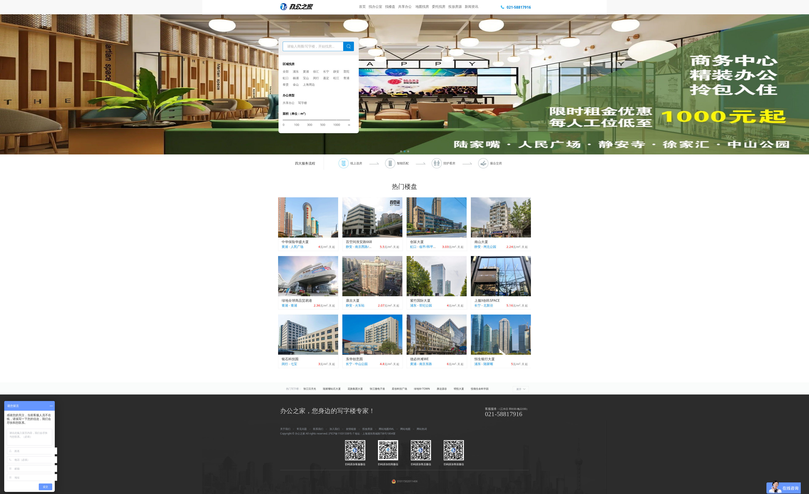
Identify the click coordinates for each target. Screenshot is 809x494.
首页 (362, 6)
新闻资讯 (471, 6)
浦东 (296, 71)
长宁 (326, 71)
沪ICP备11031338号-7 (341, 433)
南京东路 (425, 364)
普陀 (346, 71)
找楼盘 (390, 6)
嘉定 (326, 78)
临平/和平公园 (429, 246)
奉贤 (286, 84)
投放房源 (455, 6)
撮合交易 (496, 163)
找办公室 (375, 6)
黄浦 (306, 71)
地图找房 (422, 6)
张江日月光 (309, 388)
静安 (336, 71)
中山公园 (361, 364)
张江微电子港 (377, 388)
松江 (336, 78)
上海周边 (309, 84)
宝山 (306, 78)
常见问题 (302, 429)
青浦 (346, 78)
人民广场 (297, 246)
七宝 (294, 364)
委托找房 (438, 6)
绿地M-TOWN (422, 388)
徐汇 (316, 71)
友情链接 (351, 429)
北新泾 (488, 305)
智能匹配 (403, 163)
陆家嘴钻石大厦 (332, 388)
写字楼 (302, 103)
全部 (286, 71)
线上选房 (356, 163)
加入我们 (334, 429)
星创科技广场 (399, 388)
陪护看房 (449, 163)
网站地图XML (386, 429)
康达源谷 (442, 388)
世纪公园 (425, 305)
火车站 (359, 305)
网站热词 (422, 429)
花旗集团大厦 (355, 388)
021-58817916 (519, 7)
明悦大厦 (459, 388)
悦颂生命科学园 (480, 388)
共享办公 (405, 6)
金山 (296, 84)
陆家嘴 (488, 364)
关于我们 (285, 429)
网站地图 (405, 429)
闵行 (316, 78)
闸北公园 (490, 246)
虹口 (286, 78)
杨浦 (296, 78)
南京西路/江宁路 (366, 246)
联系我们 (318, 429)
